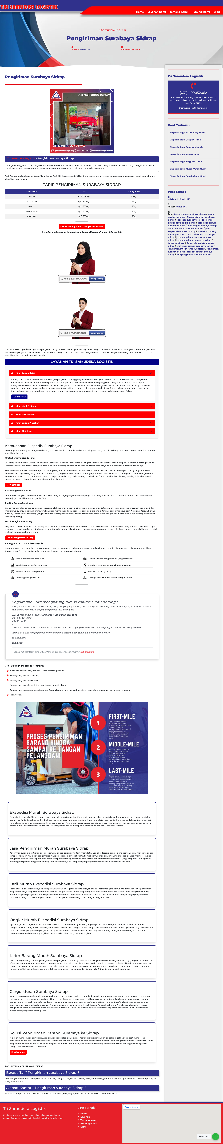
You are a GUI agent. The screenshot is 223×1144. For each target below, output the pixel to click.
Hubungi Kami (201, 11)
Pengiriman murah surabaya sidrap (186, 248)
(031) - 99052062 (193, 93)
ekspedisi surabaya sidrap (190, 220)
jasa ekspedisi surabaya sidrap (189, 230)
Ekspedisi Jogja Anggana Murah (186, 161)
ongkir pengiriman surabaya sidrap (194, 246)
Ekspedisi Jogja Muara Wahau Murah (188, 169)
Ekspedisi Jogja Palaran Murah (185, 154)
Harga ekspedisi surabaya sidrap (190, 221)
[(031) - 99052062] (193, 85)
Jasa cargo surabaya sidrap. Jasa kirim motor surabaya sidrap (192, 227)
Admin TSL (84, 49)
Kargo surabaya (176, 243)
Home (140, 11)
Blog (217, 11)
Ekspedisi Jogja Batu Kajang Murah (187, 132)
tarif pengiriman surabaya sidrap (193, 254)
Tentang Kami (179, 11)
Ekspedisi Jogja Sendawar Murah (186, 147)
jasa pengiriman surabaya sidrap (193, 240)
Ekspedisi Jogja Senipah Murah (185, 140)
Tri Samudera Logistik (21, 158)
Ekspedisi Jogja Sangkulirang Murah (188, 176)
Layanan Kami (157, 11)
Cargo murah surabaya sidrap (190, 214)
